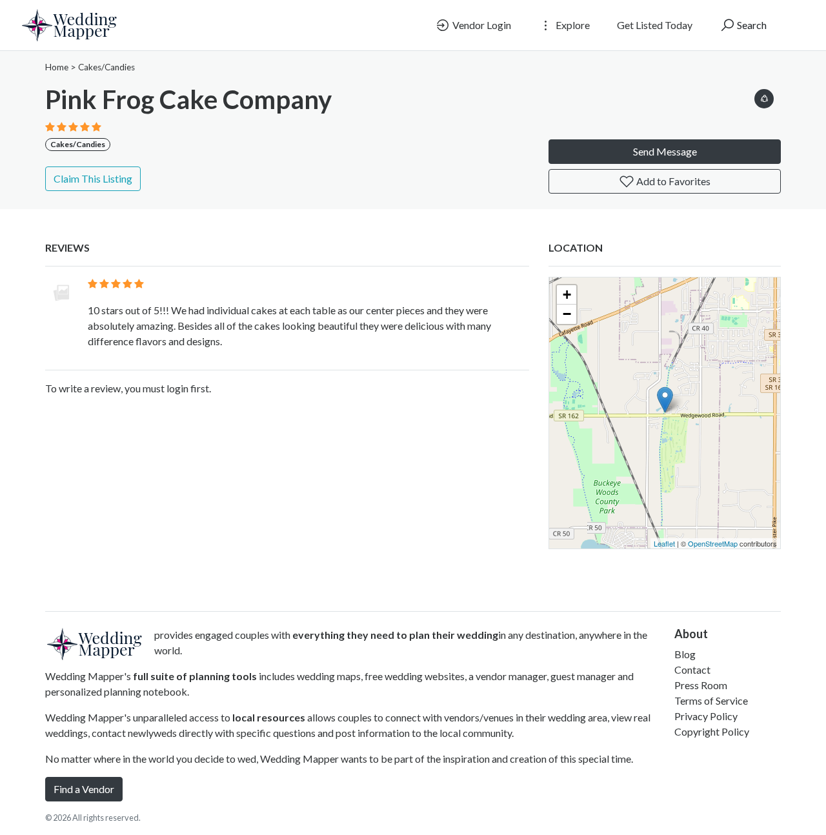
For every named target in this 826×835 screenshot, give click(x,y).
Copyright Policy (711, 731)
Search (751, 25)
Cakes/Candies (106, 67)
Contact (692, 669)
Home (56, 67)
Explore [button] (572, 25)
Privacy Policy (706, 716)
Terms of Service (711, 700)
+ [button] (567, 295)
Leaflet (664, 543)
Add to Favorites (672, 181)
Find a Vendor (84, 789)
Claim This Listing (93, 178)
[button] (764, 96)
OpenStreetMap (713, 543)
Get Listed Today (654, 25)
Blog (685, 654)
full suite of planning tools (195, 676)
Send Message (665, 151)
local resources (268, 717)
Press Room (700, 685)
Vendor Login (480, 25)
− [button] (567, 314)
